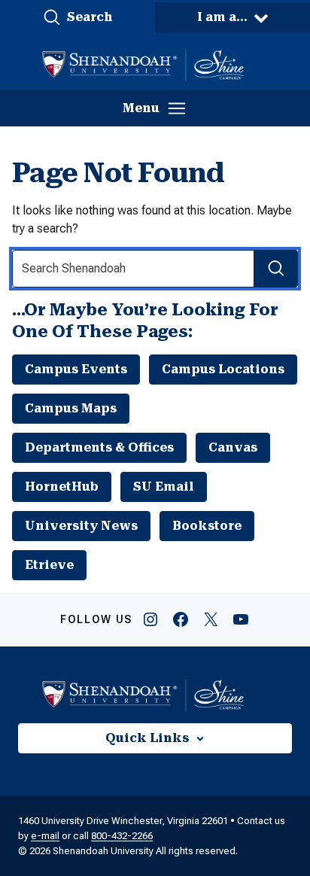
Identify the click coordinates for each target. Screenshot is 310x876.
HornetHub (62, 486)
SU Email (163, 486)
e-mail (45, 835)
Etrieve (49, 565)
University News (81, 526)
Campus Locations (223, 369)
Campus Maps (71, 408)
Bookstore (207, 526)
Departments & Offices (99, 447)
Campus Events (76, 369)
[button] (77, 17)
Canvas (232, 447)
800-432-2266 (122, 835)
